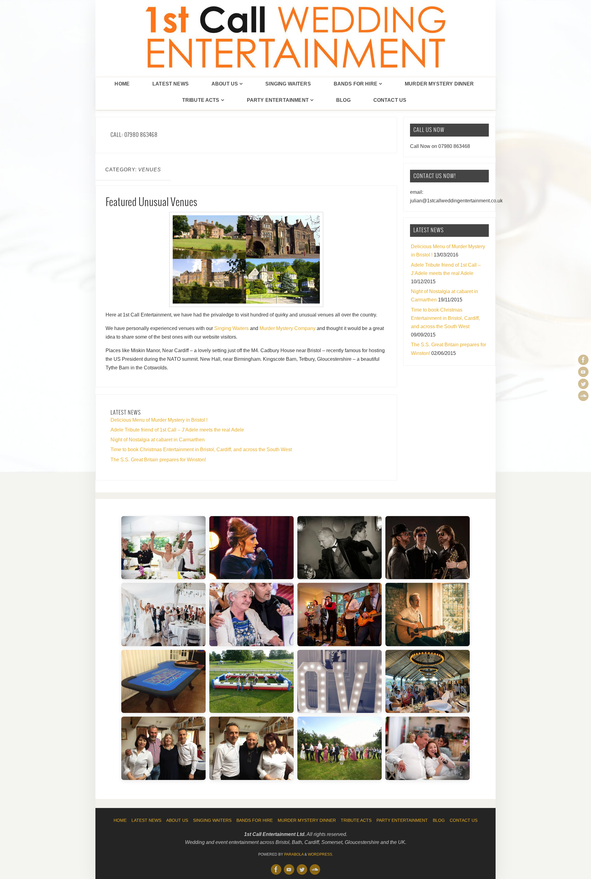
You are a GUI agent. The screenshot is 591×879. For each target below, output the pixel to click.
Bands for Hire (254, 820)
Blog (439, 820)
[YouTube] (583, 372)
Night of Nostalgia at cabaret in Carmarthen (158, 439)
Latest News (146, 820)
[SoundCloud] (583, 396)
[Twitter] (583, 384)
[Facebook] (583, 360)
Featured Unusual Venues (151, 202)
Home (120, 820)
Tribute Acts (356, 820)
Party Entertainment (402, 820)
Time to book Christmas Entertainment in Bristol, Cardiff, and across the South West (201, 449)
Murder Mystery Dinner (307, 820)
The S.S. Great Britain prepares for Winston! (158, 459)
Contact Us (463, 820)
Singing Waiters (231, 328)
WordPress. (320, 854)
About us (177, 820)
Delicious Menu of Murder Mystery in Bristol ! (159, 420)
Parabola (294, 854)
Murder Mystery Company (287, 328)
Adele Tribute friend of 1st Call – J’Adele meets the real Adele (177, 429)
